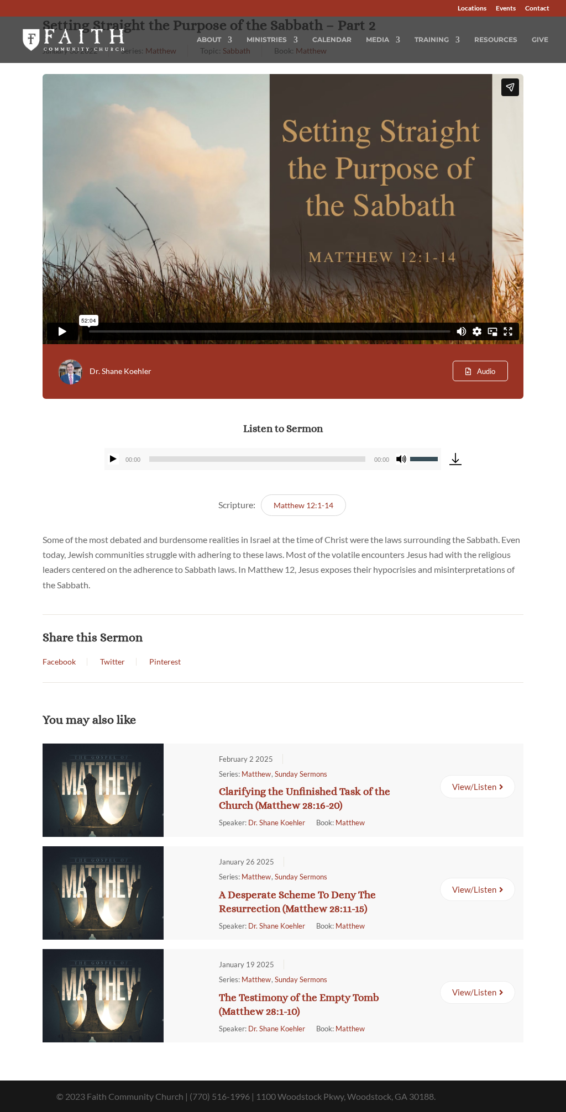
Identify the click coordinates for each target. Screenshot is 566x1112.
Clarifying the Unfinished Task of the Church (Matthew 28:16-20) (304, 798)
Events (506, 8)
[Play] (113, 459)
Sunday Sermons (301, 774)
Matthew (256, 774)
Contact (537, 8)
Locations (472, 8)
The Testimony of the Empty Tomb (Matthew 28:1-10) (299, 1004)
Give (540, 40)
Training (432, 40)
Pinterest (165, 662)
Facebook (59, 662)
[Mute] (401, 459)
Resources (495, 40)
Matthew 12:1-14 (303, 505)
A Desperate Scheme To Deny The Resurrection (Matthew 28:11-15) (297, 901)
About (209, 40)
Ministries (267, 40)
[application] (272, 459)
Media (377, 40)
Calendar (332, 40)
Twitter (112, 662)
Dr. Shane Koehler (120, 371)
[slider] (425, 458)
